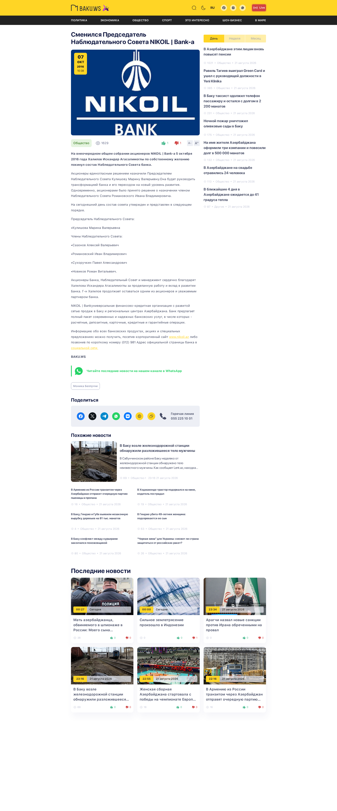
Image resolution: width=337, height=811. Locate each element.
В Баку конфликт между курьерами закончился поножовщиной (94, 540)
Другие (219, 206)
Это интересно (197, 20)
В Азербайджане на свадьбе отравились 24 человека (228, 170)
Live (262, 7)
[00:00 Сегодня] (168, 596)
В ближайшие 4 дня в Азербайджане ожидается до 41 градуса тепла (231, 194)
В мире (260, 20)
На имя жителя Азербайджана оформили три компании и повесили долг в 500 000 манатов (235, 147)
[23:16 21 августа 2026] (102, 665)
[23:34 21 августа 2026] (235, 596)
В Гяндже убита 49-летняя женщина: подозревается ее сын (161, 516)
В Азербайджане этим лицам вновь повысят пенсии (234, 51)
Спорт (167, 20)
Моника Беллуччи (85, 386)
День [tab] (214, 38)
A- (190, 143)
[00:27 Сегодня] (102, 596)
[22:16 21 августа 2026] (235, 665)
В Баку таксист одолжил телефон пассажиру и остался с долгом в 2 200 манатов (232, 101)
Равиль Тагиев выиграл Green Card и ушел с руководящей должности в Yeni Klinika (234, 76)
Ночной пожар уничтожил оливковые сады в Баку (226, 123)
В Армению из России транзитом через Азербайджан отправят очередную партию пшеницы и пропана (99, 493)
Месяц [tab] (256, 38)
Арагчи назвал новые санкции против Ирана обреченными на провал (234, 625)
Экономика (109, 20)
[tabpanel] (235, 127)
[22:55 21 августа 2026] (168, 665)
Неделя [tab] (234, 38)
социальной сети (84, 348)
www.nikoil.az (179, 337)
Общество (140, 20)
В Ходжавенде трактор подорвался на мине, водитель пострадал (166, 491)
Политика (79, 20)
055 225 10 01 (181, 418)
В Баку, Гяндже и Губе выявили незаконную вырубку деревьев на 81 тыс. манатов (99, 516)
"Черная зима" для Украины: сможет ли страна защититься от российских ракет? (168, 540)
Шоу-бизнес (232, 20)
